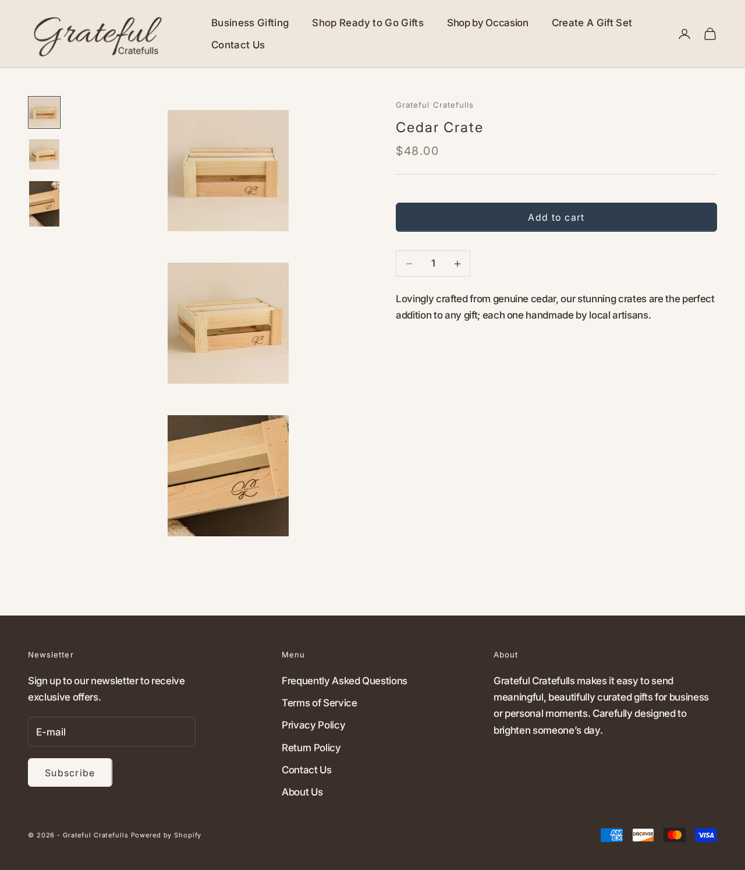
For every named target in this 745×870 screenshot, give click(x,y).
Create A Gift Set (592, 23)
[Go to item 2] (44, 154)
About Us (302, 792)
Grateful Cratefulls (435, 104)
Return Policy (311, 748)
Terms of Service (319, 703)
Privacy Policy (313, 725)
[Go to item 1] (44, 112)
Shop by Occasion (487, 23)
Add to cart (556, 217)
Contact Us (238, 45)
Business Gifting (250, 23)
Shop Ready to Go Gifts (367, 23)
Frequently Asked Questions (344, 681)
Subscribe (70, 773)
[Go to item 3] (44, 204)
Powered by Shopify (166, 835)
